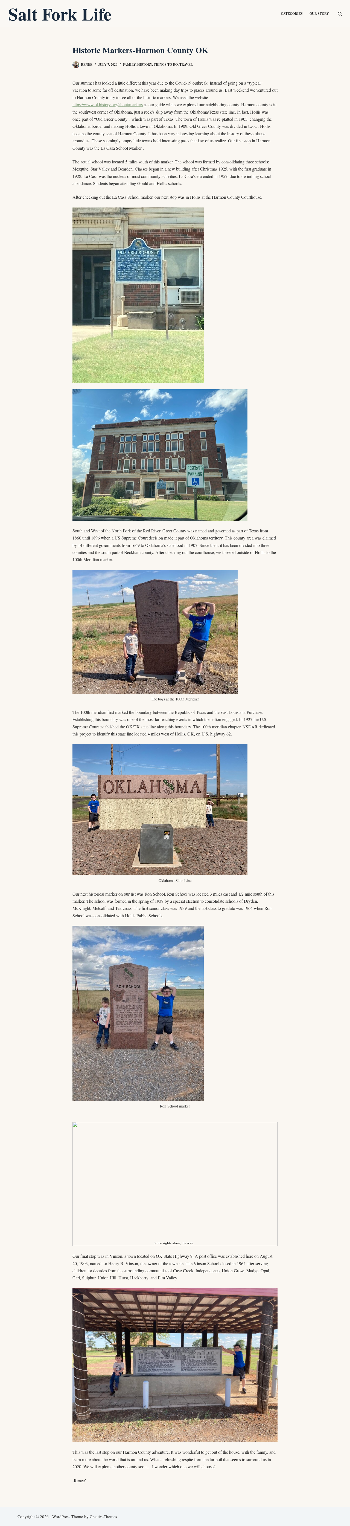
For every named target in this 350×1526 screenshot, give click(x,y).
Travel (186, 64)
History (144, 64)
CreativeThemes (103, 1516)
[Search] (340, 14)
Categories (292, 13)
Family (129, 64)
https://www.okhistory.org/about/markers (107, 104)
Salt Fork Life (59, 14)
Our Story (319, 13)
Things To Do (166, 64)
